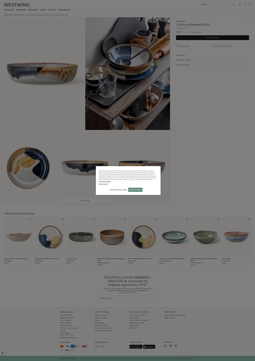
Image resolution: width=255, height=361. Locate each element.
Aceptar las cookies (135, 189)
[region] (128, 180)
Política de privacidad (105, 181)
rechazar (130, 179)
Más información (103, 184)
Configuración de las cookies (118, 189)
